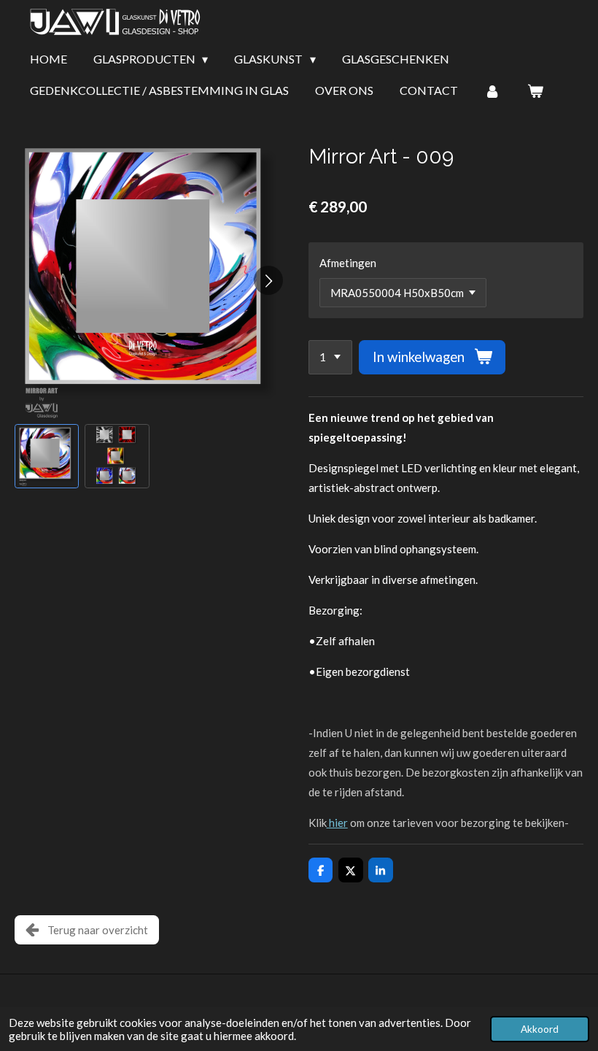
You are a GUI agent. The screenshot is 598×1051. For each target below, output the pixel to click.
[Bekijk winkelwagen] (534, 90)
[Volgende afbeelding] (268, 280)
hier (338, 822)
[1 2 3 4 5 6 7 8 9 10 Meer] (330, 357)
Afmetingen (347, 262)
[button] (47, 456)
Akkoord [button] (540, 1029)
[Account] (492, 90)
